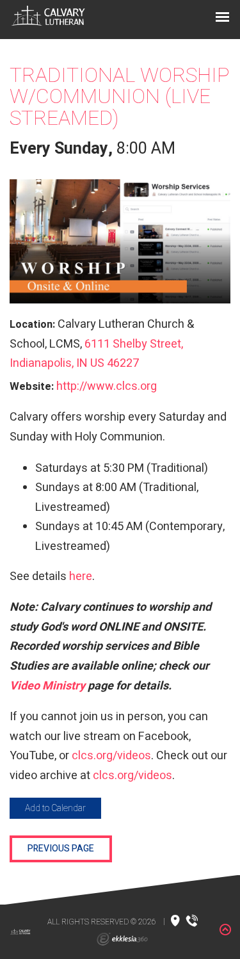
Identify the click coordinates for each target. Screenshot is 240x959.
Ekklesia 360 (122, 939)
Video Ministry (49, 686)
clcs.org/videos (111, 755)
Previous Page (61, 848)
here (80, 576)
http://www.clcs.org (106, 386)
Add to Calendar (55, 808)
